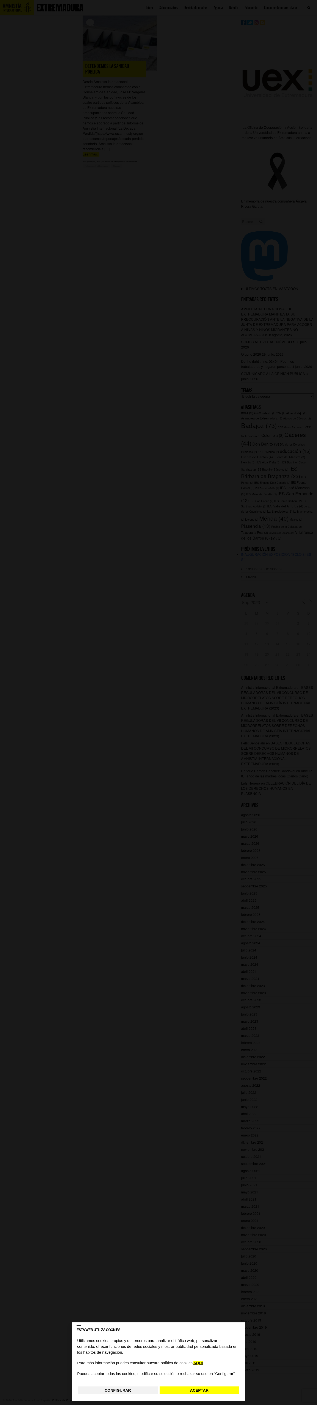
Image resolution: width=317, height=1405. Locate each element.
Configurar (118, 1390)
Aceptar (199, 1390)
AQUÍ (198, 1363)
